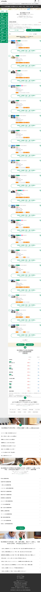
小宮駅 (24, 412)
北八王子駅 (37, 409)
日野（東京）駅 (13, 409)
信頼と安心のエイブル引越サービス (20, 586)
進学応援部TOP (4, 3)
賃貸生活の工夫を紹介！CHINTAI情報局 (20, 583)
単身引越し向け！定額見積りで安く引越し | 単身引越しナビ (20, 587)
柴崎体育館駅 (35, 412)
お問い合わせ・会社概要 (20, 576)
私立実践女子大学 (17, 3)
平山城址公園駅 (13, 412)
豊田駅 (19, 409)
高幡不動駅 (31, 409)
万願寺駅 (19, 412)
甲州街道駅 (25, 409)
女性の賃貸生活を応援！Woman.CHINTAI (20, 584)
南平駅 (29, 412)
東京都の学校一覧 (10, 3)
